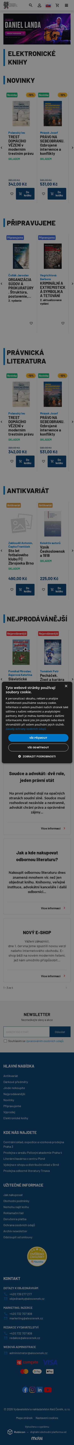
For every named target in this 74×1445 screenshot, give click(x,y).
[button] (37, 756)
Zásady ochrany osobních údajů (26, 729)
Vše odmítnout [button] (38, 747)
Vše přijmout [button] (38, 737)
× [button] (66, 686)
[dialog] (37, 722)
